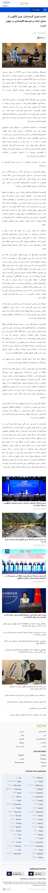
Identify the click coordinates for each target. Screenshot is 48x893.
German (37, 823)
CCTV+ (43, 766)
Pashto (17, 808)
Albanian (38, 777)
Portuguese (13, 804)
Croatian (37, 800)
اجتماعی (43, 743)
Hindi (39, 838)
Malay (14, 781)
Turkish (16, 842)
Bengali (39, 789)
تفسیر (44, 746)
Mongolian (14, 785)
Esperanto (36, 811)
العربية (22, 759)
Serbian (15, 819)
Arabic (38, 781)
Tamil (17, 834)
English (43, 755)
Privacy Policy (41, 889)
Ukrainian (14, 846)
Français (43, 759)
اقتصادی (21, 739)
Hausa (38, 830)
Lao (18, 777)
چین (44, 735)
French (37, 819)
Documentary (19, 762)
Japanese (37, 853)
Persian (16, 796)
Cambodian (37, 796)
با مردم (22, 731)
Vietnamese (13, 853)
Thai (18, 838)
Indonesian (33, 846)
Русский (43, 762)
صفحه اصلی (42, 731)
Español (21, 755)
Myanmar (13, 789)
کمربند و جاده (19, 746)
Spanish (15, 826)
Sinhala (16, 823)
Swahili (15, 830)
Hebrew (38, 834)
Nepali (17, 792)
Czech (38, 804)
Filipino (37, 815)
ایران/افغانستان (41, 739)
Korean (38, 857)
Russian (15, 815)
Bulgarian (36, 792)
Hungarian (36, 842)
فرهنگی (21, 743)
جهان (22, 735)
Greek (38, 826)
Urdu (17, 849)
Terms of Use (32, 889)
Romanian (14, 811)
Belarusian (35, 785)
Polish (16, 800)
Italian (38, 849)
